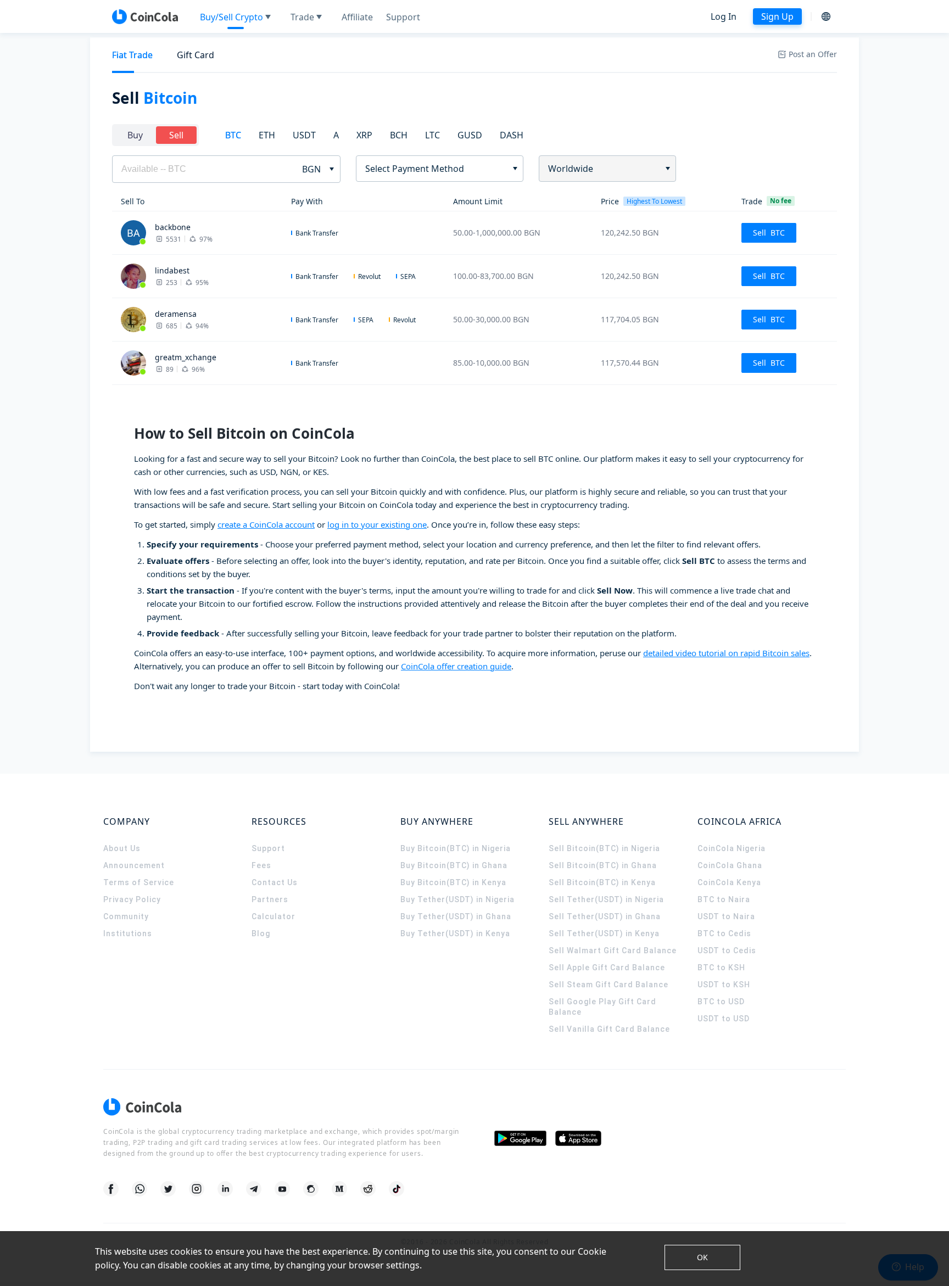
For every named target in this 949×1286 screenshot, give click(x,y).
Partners (270, 899)
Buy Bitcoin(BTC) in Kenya (453, 882)
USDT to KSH (723, 984)
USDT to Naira (726, 916)
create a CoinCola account (266, 524)
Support (268, 848)
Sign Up (777, 16)
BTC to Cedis (724, 933)
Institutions (127, 933)
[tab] (132, 55)
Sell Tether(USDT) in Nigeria (606, 899)
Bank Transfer (316, 233)
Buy (135, 135)
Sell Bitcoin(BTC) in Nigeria (604, 848)
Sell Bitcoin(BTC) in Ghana (603, 865)
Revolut (369, 276)
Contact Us (275, 882)
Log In (723, 16)
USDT (304, 135)
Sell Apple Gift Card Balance (607, 967)
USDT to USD (723, 1018)
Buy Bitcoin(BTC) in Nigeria (455, 848)
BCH (398, 135)
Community (126, 916)
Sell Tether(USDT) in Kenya (604, 933)
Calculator (273, 916)
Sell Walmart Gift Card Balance (613, 950)
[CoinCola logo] (145, 16)
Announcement (134, 865)
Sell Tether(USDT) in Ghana (605, 916)
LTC (432, 135)
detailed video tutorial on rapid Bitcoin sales (726, 652)
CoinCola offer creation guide (456, 666)
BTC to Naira (723, 899)
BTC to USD (721, 1001)
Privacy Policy (132, 899)
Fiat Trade (132, 55)
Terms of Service (138, 882)
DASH (511, 135)
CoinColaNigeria (731, 848)
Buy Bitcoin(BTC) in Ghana (453, 865)
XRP (364, 135)
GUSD (469, 135)
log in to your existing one (377, 524)
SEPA (408, 276)
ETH (267, 135)
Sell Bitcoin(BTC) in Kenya (602, 882)
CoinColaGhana (729, 865)
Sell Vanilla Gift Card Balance (609, 1029)
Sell (176, 135)
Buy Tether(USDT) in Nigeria (457, 899)
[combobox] (435, 168)
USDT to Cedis (726, 950)
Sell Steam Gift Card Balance (608, 984)
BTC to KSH (721, 967)
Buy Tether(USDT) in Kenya (455, 933)
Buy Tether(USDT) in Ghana (455, 916)
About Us (122, 848)
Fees (261, 865)
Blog (261, 933)
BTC (233, 135)
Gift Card (195, 55)
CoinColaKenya (729, 882)
